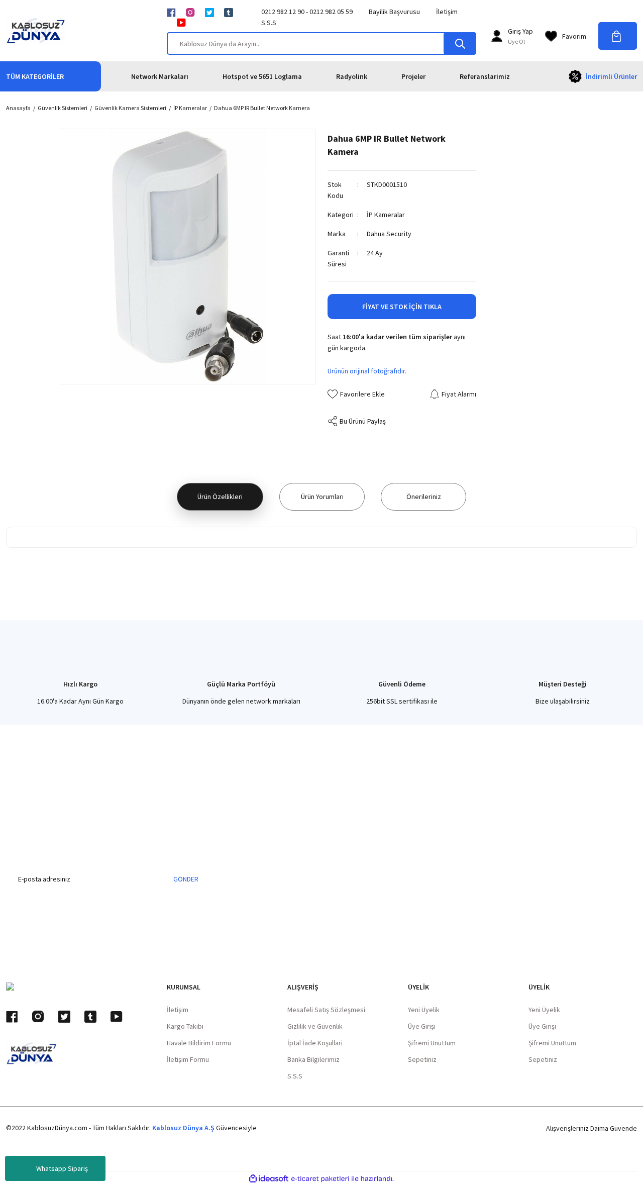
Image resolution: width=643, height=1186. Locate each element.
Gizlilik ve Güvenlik (315, 1026)
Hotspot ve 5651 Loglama (262, 76)
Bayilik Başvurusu (394, 11)
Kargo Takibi (185, 1026)
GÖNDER (185, 878)
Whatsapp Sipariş (62, 1168)
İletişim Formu (188, 1059)
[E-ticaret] (320, 1178)
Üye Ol (516, 41)
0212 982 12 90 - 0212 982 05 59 (307, 11)
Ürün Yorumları (322, 496)
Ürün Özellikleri (220, 496)
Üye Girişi (422, 1026)
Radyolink (351, 76)
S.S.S (268, 22)
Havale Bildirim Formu (199, 1042)
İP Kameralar (386, 214)
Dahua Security (389, 233)
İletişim (447, 11)
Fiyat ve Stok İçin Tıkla (402, 306)
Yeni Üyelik (424, 1009)
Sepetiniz (422, 1059)
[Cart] (617, 36)
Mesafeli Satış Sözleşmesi (326, 1009)
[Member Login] (497, 36)
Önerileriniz (423, 496)
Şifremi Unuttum (432, 1042)
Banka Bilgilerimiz (313, 1059)
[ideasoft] (269, 1178)
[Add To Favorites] (356, 394)
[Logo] (36, 30)
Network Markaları (159, 76)
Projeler (413, 76)
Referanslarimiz (485, 76)
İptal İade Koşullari (315, 1042)
